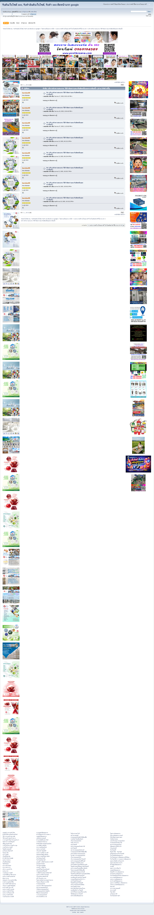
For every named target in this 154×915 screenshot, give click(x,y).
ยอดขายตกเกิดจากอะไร (116, 862)
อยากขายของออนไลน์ (42, 887)
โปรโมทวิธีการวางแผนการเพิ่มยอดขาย (120, 859)
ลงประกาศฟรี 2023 (8, 894)
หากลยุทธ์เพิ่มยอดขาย (42, 832)
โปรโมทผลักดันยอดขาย (116, 855)
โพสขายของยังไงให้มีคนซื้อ (78, 870)
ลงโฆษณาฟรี (113, 894)
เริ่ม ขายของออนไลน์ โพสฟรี (78, 859)
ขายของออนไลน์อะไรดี (116, 842)
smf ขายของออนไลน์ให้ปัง (77, 884)
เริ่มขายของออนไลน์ (76, 840)
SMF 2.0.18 (69, 906)
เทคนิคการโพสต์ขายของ (77, 862)
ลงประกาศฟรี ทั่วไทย (8, 891)
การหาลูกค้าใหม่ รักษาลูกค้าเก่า (11, 840)
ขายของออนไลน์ (40, 883)
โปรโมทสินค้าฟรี (40, 860)
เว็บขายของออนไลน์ (76, 857)
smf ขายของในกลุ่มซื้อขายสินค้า (79, 868)
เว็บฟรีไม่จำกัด (6, 856)
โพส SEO (112, 892)
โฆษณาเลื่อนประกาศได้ (42, 882)
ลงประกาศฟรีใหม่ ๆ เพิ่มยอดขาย (118, 882)
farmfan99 (26, 93)
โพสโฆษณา (6, 863)
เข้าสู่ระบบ (25, 11)
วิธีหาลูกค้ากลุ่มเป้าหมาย (9, 838)
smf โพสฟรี (74, 844)
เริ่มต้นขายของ (114, 839)
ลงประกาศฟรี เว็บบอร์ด (42, 874)
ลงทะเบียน (34, 11)
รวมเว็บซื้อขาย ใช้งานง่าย (9, 874)
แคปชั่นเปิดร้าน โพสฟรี (77, 890)
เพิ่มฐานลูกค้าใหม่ (7, 843)
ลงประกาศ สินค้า (40, 849)
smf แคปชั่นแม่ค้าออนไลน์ (77, 875)
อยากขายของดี (74, 835)
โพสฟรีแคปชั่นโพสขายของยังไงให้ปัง (80, 873)
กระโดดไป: (84, 225)
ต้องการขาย (6, 878)
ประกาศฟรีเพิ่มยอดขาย (116, 877)
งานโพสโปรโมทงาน (41, 841)
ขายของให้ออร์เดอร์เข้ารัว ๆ (78, 879)
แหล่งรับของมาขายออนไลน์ (117, 840)
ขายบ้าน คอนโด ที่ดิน (8, 882)
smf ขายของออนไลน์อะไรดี (78, 846)
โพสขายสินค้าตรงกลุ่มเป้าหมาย (44, 880)
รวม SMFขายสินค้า (41, 845)
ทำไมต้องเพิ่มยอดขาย (115, 864)
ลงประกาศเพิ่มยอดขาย (116, 879)
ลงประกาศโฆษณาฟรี (8, 892)
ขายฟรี (112, 866)
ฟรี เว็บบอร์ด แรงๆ (41, 878)
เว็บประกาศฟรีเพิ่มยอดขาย (117, 884)
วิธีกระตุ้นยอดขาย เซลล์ (116, 835)
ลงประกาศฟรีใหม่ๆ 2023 (42, 856)
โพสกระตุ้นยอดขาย (115, 833)
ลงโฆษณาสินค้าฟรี (8, 850)
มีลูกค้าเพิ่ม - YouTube (116, 851)
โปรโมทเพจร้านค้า (115, 895)
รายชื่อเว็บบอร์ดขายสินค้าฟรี (44, 872)
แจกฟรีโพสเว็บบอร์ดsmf (42, 869)
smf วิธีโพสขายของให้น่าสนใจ (79, 892)
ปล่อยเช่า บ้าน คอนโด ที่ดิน (10, 880)
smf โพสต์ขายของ (75, 886)
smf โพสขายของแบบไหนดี (78, 872)
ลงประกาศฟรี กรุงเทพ (8, 889)
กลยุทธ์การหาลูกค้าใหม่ (9, 832)
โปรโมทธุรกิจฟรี (40, 858)
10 (26, 85)
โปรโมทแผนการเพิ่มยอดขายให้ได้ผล (119, 857)
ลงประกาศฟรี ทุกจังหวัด (9, 876)
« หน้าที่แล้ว (117, 82)
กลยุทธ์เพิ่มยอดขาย (41, 836)
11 (28, 85)
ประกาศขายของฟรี (115, 888)
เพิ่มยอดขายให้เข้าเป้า (116, 846)
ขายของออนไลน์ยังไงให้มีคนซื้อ (79, 837)
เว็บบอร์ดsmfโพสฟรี (41, 871)
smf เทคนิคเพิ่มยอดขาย (77, 895)
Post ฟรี (112, 886)
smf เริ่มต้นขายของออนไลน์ (78, 853)
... (25, 85)
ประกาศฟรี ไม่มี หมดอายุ (9, 883)
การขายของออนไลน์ (41, 894)
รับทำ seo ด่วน (75, 842)
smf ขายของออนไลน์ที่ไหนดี (78, 861)
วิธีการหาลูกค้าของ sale (9, 836)
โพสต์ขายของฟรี (7, 849)
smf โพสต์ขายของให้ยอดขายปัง (79, 864)
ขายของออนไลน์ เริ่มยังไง (42, 891)
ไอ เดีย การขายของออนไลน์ (78, 855)
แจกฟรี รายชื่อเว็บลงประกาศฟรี (44, 862)
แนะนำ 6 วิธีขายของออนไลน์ (43, 885)
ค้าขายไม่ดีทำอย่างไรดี (42, 840)
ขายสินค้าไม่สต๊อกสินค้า (77, 839)
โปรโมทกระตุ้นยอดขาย (116, 873)
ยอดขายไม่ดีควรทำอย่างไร (117, 861)
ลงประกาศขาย (6, 860)
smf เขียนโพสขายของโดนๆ (78, 888)
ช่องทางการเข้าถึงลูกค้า (9, 841)
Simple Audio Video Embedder (78, 910)
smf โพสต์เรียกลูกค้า (76, 881)
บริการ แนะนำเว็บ (7, 869)
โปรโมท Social (40, 863)
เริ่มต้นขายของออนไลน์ (42, 889)
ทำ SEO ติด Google (8, 858)
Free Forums (81, 908)
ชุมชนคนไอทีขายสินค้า (42, 854)
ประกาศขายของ (7, 865)
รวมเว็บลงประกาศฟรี (8, 896)
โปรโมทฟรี (113, 850)
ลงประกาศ (5, 871)
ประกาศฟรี (5, 854)
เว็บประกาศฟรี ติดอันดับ (9, 885)
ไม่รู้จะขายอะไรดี (75, 833)
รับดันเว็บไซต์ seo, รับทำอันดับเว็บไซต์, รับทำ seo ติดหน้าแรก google (40, 4)
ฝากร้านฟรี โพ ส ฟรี (8, 887)
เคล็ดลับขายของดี (41, 838)
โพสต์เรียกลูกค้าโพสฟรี (77, 882)
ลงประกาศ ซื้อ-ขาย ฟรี (42, 852)
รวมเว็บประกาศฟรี (8, 847)
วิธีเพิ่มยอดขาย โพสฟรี (77, 894)
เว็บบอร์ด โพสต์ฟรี (41, 850)
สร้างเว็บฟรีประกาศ (41, 896)
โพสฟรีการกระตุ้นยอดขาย (117, 872)
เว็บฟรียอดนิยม (6, 862)
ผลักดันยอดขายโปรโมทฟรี (117, 853)
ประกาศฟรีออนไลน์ (41, 847)
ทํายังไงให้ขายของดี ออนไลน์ (10, 834)
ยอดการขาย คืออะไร (115, 868)
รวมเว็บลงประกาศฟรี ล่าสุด (10, 845)
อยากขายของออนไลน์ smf (77, 850)
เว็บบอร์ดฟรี (113, 848)
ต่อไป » (123, 82)
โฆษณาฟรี (5, 852)
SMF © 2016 (76, 906)
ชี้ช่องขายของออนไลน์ (42, 892)
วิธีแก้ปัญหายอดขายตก (116, 837)
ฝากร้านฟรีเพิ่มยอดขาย (116, 881)
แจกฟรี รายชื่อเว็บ (41, 867)
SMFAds (73, 908)
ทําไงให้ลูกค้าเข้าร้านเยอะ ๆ (43, 834)
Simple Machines (85, 906)
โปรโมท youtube (41, 865)
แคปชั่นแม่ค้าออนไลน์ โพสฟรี (78, 877)
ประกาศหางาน (6, 867)
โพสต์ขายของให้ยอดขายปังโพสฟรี (80, 866)
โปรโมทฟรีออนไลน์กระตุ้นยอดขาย (119, 875)
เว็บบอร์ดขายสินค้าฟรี (42, 876)
